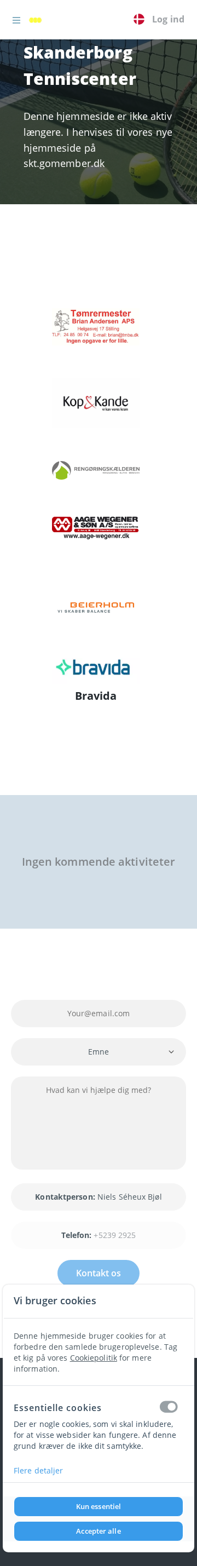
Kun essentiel (98, 1506)
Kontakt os (98, 1273)
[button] (16, 19)
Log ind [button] (168, 19)
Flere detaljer (38, 1470)
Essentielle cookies (58, 1408)
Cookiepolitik (93, 1357)
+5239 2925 (115, 1235)
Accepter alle (98, 1531)
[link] (38, 19)
